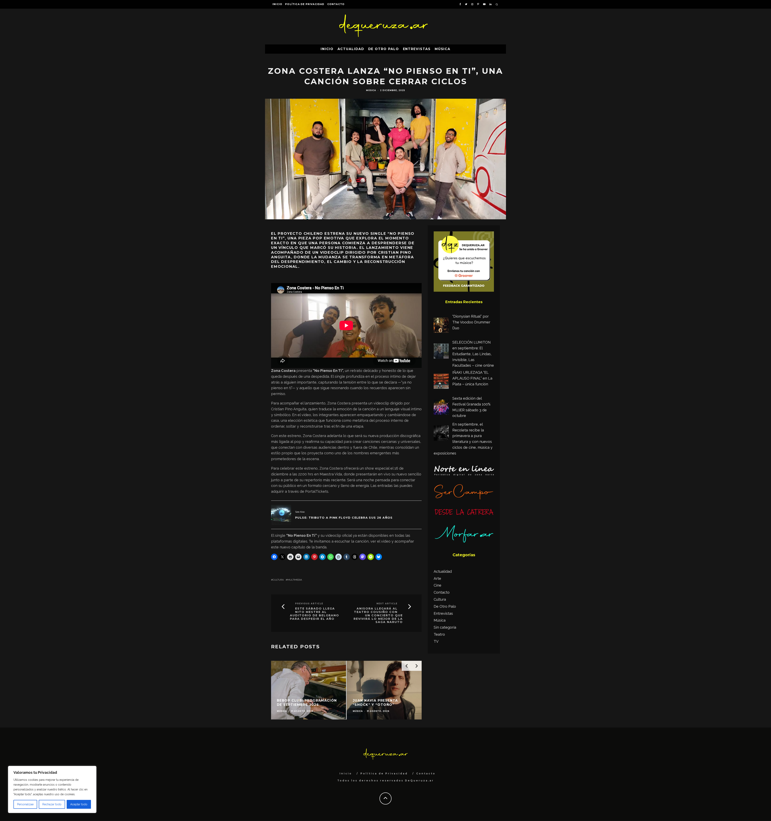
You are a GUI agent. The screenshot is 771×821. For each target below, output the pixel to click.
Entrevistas (417, 49)
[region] (52, 789)
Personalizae (25, 804)
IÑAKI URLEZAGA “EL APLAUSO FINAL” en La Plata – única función (472, 378)
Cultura (278, 579)
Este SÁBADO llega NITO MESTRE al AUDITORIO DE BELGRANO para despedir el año (314, 613)
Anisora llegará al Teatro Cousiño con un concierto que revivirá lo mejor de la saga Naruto (378, 615)
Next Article (387, 603)
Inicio (277, 4)
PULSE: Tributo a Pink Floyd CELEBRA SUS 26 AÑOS (344, 517)
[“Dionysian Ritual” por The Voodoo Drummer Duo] (441, 326)
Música (443, 49)
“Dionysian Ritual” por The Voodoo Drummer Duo (471, 322)
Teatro (439, 634)
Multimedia (294, 579)
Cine (437, 585)
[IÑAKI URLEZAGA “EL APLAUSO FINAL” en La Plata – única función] (441, 382)
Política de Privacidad (304, 4)
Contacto (336, 4)
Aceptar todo (78, 804)
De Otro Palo (383, 49)
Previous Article (309, 603)
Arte (437, 578)
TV (436, 641)
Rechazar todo (51, 804)
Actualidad (351, 49)
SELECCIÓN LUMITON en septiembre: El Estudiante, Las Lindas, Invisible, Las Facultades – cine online (473, 353)
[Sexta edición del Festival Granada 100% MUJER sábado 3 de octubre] (441, 408)
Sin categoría (445, 627)
